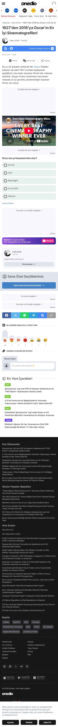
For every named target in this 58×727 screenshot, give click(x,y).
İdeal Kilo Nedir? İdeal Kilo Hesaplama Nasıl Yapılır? (23, 586)
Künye (30, 651)
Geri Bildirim (7, 645)
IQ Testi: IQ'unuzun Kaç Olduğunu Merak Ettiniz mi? (23, 610)
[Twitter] (15, 666)
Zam (26, 622)
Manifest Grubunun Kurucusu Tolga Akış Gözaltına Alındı (25, 502)
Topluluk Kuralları (9, 651)
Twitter (6, 622)
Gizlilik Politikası (8, 648)
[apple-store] (9, 677)
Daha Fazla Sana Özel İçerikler (27, 285)
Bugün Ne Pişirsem (11, 632)
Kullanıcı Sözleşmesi (36, 645)
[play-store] (24, 677)
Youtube (35, 622)
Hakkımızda (7, 642)
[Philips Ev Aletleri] (7, 10)
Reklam (5, 655)
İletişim (5, 658)
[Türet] (42, 10)
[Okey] (16, 10)
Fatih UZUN (18, 40)
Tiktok (36, 627)
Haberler (6, 23)
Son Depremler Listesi (11, 534)
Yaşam (8, 420)
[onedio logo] (27, 693)
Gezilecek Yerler (30, 632)
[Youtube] (21, 666)
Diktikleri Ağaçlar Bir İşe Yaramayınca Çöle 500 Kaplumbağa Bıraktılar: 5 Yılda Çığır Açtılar (26, 425)
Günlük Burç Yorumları (12, 627)
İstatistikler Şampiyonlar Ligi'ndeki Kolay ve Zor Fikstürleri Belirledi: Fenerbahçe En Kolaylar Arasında (29, 413)
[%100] (25, 10)
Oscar (37, 66)
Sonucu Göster (7, 203)
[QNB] (34, 10)
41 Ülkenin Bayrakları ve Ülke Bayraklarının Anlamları (23, 600)
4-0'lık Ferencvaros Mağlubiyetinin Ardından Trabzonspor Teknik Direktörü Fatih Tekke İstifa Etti (28, 401)
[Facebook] (10, 666)
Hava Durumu (7, 530)
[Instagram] (4, 666)
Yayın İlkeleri (33, 648)
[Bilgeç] (51, 10)
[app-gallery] (39, 677)
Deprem (16, 622)
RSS (29, 655)
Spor (8, 385)
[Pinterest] (27, 666)
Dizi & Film (16, 23)
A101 (28, 627)
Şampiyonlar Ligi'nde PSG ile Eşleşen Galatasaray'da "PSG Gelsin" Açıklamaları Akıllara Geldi (29, 390)
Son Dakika (47, 627)
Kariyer (31, 642)
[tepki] (5, 340)
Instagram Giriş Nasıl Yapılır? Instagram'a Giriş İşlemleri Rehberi (28, 596)
